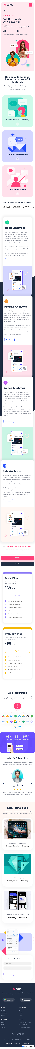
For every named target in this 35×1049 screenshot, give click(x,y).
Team (20, 1015)
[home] (8, 4)
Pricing (3, 1015)
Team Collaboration (25, 1022)
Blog (20, 1010)
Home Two (4, 1013)
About (3, 1022)
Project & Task (23, 1025)
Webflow (30, 1040)
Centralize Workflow (25, 1027)
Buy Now (17, 595)
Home (3, 1010)
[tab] (17, 558)
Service (21, 1013)
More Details (10, 260)
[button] (30, 5)
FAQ (2, 1025)
